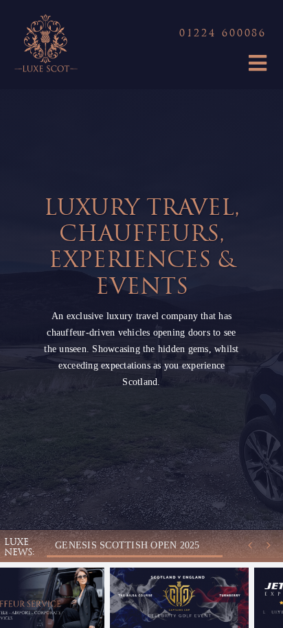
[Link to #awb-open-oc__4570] (258, 63)
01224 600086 (223, 34)
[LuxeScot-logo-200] (45, 15)
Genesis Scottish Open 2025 (127, 545)
